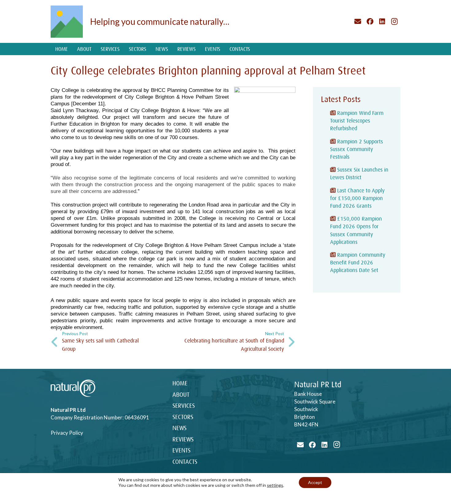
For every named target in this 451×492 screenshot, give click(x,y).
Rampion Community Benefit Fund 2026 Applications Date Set (357, 262)
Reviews (183, 439)
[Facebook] (370, 21)
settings (275, 485)
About (181, 394)
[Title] (67, 22)
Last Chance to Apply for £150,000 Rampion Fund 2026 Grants (357, 198)
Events (181, 450)
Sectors (182, 417)
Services (183, 405)
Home (179, 383)
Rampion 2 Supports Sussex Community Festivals (356, 149)
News (179, 428)
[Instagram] (394, 21)
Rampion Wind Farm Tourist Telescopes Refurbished (357, 120)
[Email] (358, 21)
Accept (315, 482)
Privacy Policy (67, 433)
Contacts (184, 461)
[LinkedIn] (382, 21)
